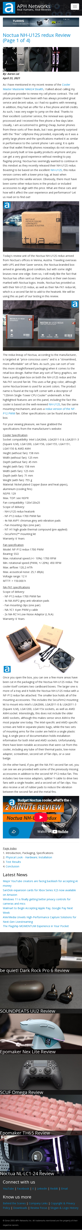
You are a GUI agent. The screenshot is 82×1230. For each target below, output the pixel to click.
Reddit (54, 1188)
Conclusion (12, 866)
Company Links (38, 1203)
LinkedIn (42, 1188)
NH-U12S (56, 170)
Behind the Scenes (14, 1203)
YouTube (8, 1188)
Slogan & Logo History (64, 1208)
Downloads (20, 1208)
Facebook (23, 1188)
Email (64, 1188)
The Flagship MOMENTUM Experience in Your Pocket (36, 926)
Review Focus (38, 1208)
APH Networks (33, 6)
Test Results (13, 862)
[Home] (9, 7)
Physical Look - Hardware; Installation (29, 857)
